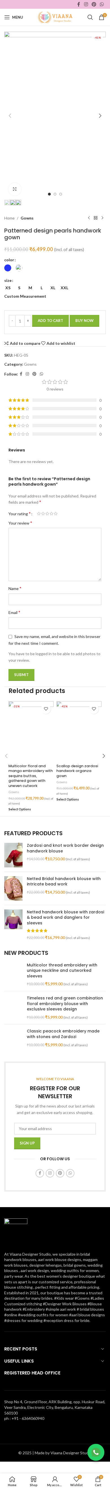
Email (14, 612)
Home (9, 218)
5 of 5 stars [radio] (56, 514)
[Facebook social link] (79, 4)
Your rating (19, 513)
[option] (49, 194)
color (9, 259)
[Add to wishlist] (46, 709)
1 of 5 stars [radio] (39, 514)
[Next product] (102, 218)
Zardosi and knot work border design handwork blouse (65, 848)
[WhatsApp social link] (102, 4)
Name (14, 588)
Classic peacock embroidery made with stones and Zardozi (63, 1034)
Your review (20, 522)
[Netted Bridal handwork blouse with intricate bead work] (13, 888)
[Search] (90, 17)
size (8, 280)
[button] (10, 115)
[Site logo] (55, 16)
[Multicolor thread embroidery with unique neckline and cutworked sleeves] (13, 974)
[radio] (7, 267)
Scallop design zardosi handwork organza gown (77, 771)
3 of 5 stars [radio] (47, 514)
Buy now (84, 320)
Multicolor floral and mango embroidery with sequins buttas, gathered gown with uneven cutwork (30, 776)
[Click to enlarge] (14, 189)
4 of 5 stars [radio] (51, 514)
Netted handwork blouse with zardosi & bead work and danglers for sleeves (65, 917)
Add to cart (50, 320)
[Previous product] (88, 218)
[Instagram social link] (86, 4)
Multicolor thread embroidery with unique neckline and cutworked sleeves (62, 970)
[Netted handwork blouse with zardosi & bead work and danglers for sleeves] (13, 924)
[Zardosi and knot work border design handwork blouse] (13, 855)
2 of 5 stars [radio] (43, 514)
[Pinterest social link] (94, 4)
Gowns (27, 218)
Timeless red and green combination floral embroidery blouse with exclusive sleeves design (65, 1003)
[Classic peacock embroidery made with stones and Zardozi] (13, 1041)
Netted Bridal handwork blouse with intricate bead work (64, 881)
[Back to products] (95, 218)
